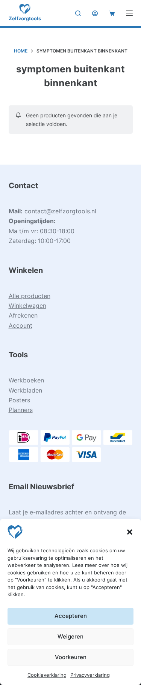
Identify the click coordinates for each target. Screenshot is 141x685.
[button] (129, 532)
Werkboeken (26, 380)
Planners (21, 410)
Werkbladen (25, 390)
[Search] (78, 13)
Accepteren (71, 615)
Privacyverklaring (90, 675)
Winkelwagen (27, 305)
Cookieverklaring (47, 675)
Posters (19, 400)
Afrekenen (23, 315)
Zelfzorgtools (25, 18)
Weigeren (70, 636)
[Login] (95, 13)
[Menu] (129, 13)
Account (20, 325)
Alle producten (29, 296)
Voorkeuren (70, 657)
